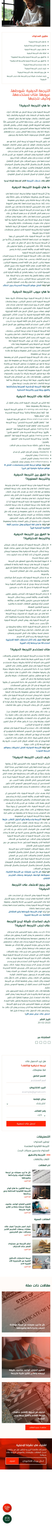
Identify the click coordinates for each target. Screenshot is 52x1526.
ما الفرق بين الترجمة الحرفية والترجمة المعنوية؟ (28, 57)
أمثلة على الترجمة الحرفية (36, 53)
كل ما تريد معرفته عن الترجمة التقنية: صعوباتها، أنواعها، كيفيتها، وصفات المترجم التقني (28, 875)
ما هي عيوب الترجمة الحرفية (35, 49)
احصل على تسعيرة (26, 1123)
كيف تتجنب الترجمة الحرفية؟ (35, 68)
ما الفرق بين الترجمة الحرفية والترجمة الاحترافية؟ (28, 61)
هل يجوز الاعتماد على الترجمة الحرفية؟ (31, 72)
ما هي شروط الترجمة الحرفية (35, 46)
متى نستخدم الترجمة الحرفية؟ (34, 65)
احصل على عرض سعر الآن (38, 1014)
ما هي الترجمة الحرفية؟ (37, 42)
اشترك (12, 1461)
